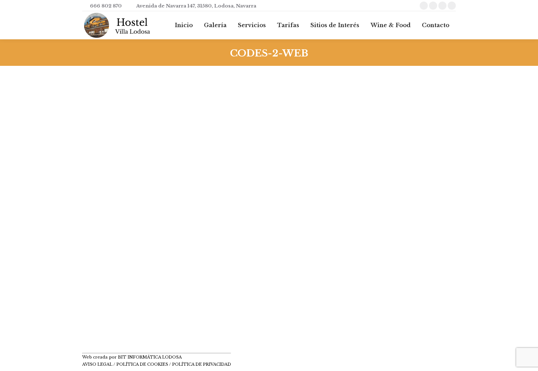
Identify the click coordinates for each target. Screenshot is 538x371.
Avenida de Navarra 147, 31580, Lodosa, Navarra (196, 6)
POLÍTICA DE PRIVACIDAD (201, 364)
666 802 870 (106, 6)
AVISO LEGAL (97, 364)
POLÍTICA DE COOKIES (142, 364)
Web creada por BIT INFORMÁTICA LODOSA (132, 357)
